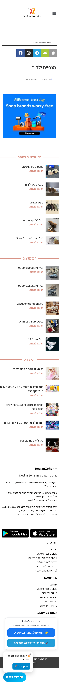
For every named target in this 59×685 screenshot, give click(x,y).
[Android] (45, 53)
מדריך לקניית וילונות (47, 562)
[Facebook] (20, 53)
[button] (54, 13)
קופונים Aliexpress (47, 553)
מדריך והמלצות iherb (46, 566)
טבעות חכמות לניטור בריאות (42, 558)
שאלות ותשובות (49, 593)
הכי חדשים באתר (29, 157)
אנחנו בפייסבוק (47, 613)
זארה (55, 510)
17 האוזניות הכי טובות (46, 570)
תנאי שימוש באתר (48, 597)
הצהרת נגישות (50, 601)
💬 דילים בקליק (14, 677)
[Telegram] (37, 53)
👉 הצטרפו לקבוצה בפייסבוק (31, 632)
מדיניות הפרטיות (48, 605)
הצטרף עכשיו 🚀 (21, 666)
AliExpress (8, 506)
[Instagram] (29, 53)
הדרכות (52, 542)
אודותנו (53, 584)
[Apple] (53, 53)
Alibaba (18, 506)
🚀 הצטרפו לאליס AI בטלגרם (31, 643)
